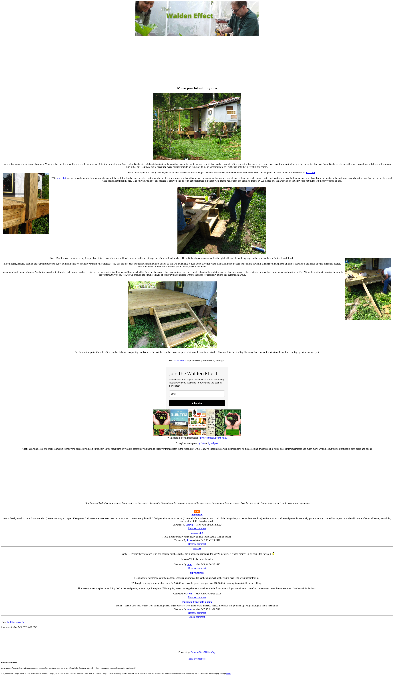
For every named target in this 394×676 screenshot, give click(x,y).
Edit (191, 658)
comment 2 (197, 533)
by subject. (213, 443)
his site (228, 673)
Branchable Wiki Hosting (203, 652)
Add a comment (197, 617)
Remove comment (197, 528)
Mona (189, 593)
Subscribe (197, 403)
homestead (197, 514)
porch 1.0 (61, 178)
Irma (189, 540)
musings (20, 622)
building (11, 622)
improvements (197, 572)
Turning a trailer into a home (197, 602)
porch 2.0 (310, 172)
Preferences (199, 658)
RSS (197, 511)
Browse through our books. (213, 437)
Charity (189, 524)
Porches (197, 548)
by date (201, 443)
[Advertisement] (197, 61)
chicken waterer (179, 360)
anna (189, 564)
